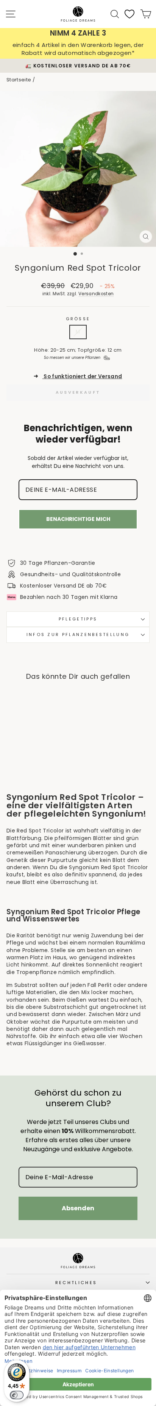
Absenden (78, 1208)
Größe (78, 319)
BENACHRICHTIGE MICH (78, 519)
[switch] (16, 1395)
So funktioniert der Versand (78, 376)
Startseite (18, 79)
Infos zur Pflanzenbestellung (78, 634)
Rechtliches (76, 1283)
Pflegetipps (78, 619)
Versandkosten (96, 294)
